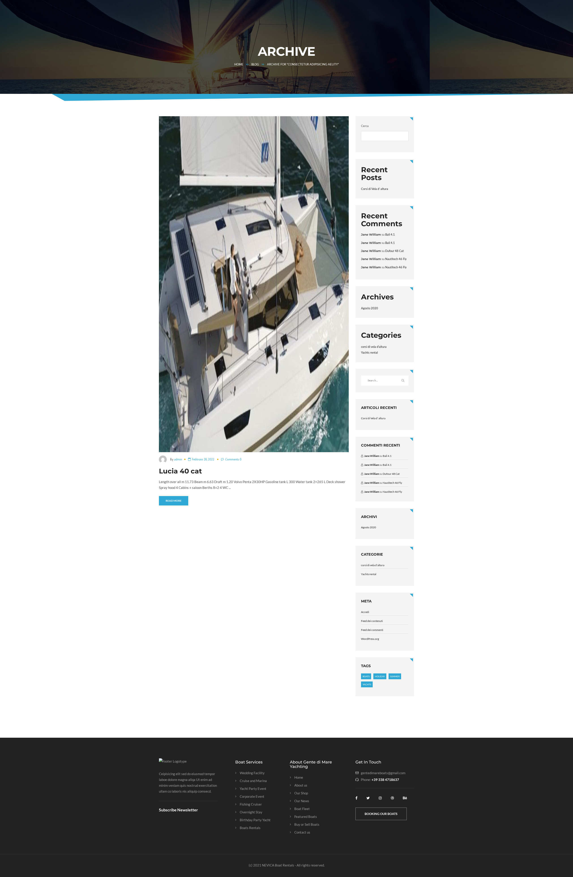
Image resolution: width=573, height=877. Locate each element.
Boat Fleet (302, 808)
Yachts (367, 684)
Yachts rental (369, 352)
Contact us (302, 832)
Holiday (380, 676)
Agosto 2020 (369, 308)
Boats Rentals (250, 828)
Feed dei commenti (372, 630)
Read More (174, 500)
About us (300, 785)
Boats (366, 676)
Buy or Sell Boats (306, 824)
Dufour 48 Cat (394, 251)
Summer (395, 676)
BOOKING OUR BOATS (381, 814)
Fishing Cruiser (251, 804)
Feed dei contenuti (372, 621)
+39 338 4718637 (385, 779)
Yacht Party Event (253, 788)
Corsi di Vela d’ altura (374, 189)
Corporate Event (252, 796)
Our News (301, 801)
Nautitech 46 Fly (396, 259)
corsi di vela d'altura (374, 346)
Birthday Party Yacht (255, 820)
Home (238, 64)
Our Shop (301, 793)
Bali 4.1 (390, 234)
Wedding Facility (252, 773)
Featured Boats (305, 816)
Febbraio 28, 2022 (203, 459)
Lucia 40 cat (180, 471)
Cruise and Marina (253, 780)
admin (178, 459)
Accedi (365, 612)
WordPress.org (370, 639)
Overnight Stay (251, 812)
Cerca (365, 126)
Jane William (371, 234)
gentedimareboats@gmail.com (383, 773)
